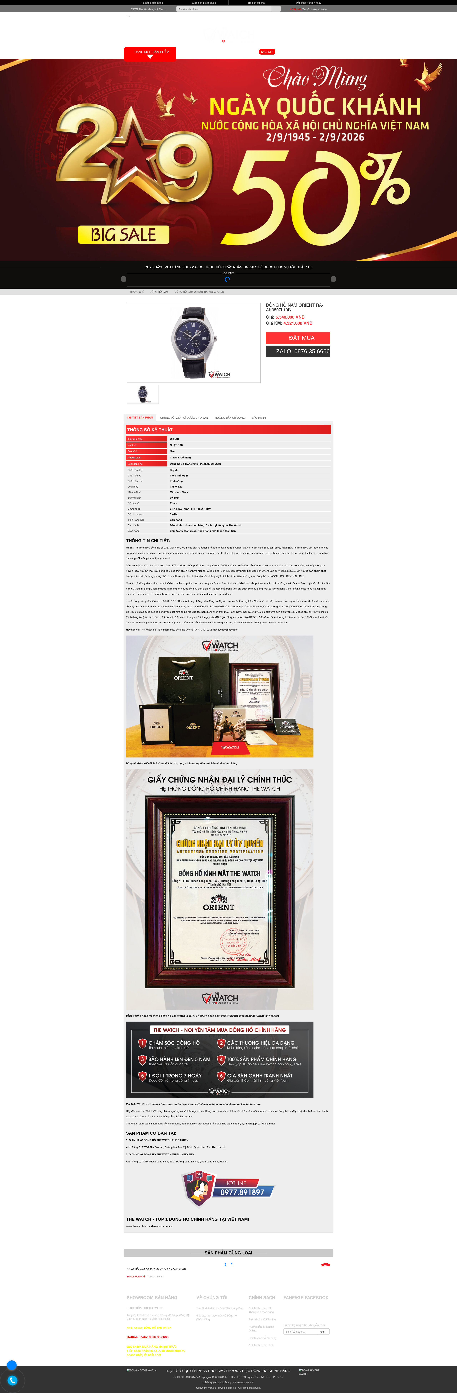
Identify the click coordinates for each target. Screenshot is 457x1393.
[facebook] (293, 1315)
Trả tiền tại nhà (256, 2)
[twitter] (300, 1315)
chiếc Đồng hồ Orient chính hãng (217, 1111)
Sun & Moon (228, 570)
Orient (265, 570)
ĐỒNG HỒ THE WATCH (157, 1327)
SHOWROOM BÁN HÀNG (152, 1297)
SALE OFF (267, 51)
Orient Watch (242, 547)
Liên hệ (324, 51)
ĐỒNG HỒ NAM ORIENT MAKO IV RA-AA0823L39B (156, 1269)
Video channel (289, 51)
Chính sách (262, 1297)
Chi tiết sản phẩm (140, 417)
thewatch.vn (139, 1226)
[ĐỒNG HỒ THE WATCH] (228, 33)
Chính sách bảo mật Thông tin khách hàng (261, 1310)
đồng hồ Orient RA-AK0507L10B (194, 629)
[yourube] (320, 1315)
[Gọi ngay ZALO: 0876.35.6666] (12, 1380)
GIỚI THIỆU (204, 51)
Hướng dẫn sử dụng (230, 417)
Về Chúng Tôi (211, 1297)
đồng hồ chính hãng (168, 1123)
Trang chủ (136, 292)
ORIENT (229, 273)
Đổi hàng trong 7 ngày (308, 2)
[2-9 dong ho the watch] (228, 160)
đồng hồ (283, 1111)
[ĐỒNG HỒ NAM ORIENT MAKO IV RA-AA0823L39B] (228, 1264)
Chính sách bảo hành (261, 1345)
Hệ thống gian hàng (151, 2)
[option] (194, 343)
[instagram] (314, 1315)
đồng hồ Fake (213, 1123)
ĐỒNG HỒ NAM (225, 51)
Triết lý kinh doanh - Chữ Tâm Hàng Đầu (219, 1308)
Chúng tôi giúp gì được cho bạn (184, 417)
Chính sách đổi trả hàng (262, 1338)
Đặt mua (302, 338)
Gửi (322, 1331)
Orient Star (220, 583)
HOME (188, 51)
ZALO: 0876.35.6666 (314, 9)
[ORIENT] (228, 280)
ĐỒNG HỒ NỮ (248, 51)
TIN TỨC (309, 51)
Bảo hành (259, 417)
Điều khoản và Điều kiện (263, 1319)
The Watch (146, 629)
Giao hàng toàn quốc (203, 2)
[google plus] (307, 1315)
